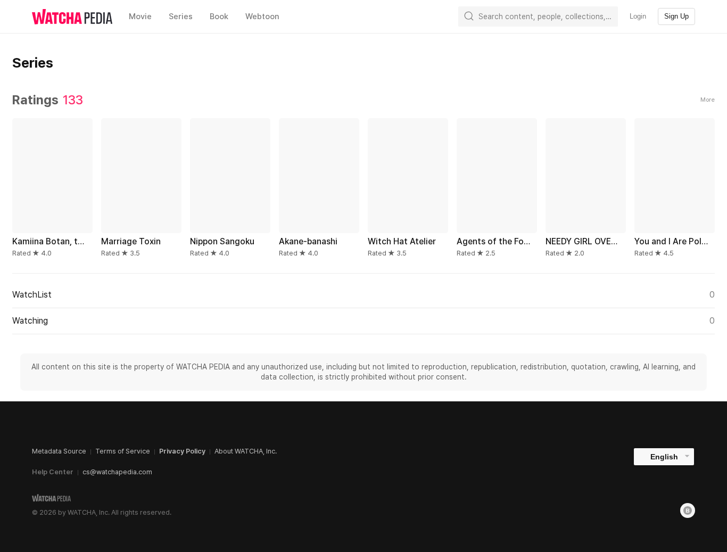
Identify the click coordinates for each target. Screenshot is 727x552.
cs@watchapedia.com (117, 472)
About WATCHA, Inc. (245, 451)
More (707, 99)
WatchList (363, 295)
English (664, 456)
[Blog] (687, 510)
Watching (363, 321)
